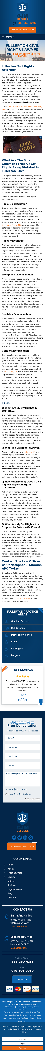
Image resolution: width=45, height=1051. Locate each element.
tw (19, 837)
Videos (11, 881)
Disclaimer (9, 789)
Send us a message (32, 799)
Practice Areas (15, 873)
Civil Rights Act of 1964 (12, 225)
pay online (22, 979)
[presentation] (20, 699)
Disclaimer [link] (9, 1007)
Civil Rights (17, 648)
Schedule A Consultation (22, 846)
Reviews (12, 885)
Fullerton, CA (29, 452)
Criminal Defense (20, 621)
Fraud (14, 641)
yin (30, 837)
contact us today (23, 598)
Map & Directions (19, 926)
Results (11, 877)
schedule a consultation (22, 29)
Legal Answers (15, 889)
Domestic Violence (21, 635)
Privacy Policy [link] (33, 1007)
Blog (10, 893)
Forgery (15, 655)
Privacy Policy (21, 789)
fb (14, 837)
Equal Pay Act (11, 372)
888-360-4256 (27, 23)
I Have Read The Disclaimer (19, 794)
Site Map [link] (20, 1007)
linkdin (25, 837)
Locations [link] (22, 1009)
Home (11, 864)
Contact (12, 897)
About (11, 868)
